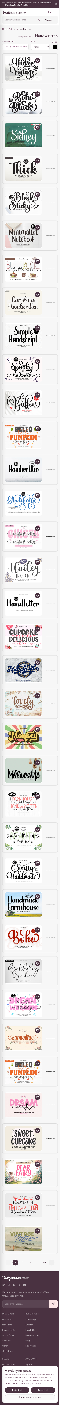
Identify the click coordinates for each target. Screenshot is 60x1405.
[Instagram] (3, 1285)
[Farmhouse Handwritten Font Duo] (23, 1205)
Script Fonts (8, 1335)
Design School (32, 1335)
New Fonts (7, 1325)
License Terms (8, 1364)
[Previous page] (7, 1262)
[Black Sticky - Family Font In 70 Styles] (23, 202)
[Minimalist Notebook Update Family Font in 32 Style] (23, 235)
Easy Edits (30, 1330)
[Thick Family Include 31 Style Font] (23, 168)
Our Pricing (30, 1319)
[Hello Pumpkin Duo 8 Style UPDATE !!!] (23, 1071)
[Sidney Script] (23, 135)
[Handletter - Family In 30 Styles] (23, 603)
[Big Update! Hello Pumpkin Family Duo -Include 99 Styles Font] (23, 436)
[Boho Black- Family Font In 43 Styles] (23, 102)
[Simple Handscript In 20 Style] (23, 336)
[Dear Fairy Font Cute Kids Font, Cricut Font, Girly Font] (23, 1172)
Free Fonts (7, 1319)
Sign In (28, 1364)
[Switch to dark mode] (47, 12)
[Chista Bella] (23, 536)
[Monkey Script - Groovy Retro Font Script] (23, 737)
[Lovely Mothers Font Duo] (23, 703)
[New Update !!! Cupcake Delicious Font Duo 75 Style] (23, 637)
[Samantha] (23, 1038)
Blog (27, 1340)
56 (43, 1262)
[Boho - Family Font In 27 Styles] (23, 938)
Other (5, 1346)
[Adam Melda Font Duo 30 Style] (23, 837)
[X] (19, 1285)
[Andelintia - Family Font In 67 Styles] (23, 503)
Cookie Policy (33, 1383)
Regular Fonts (8, 1330)
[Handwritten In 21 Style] (23, 469)
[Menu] (53, 12)
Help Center (30, 1346)
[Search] (37, 20)
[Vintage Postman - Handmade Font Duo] (23, 1239)
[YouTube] (24, 1285)
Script (13, 29)
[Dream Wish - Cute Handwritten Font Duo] (23, 1105)
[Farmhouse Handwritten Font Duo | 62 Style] (23, 804)
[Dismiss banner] (53, 4)
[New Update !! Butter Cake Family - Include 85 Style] (23, 269)
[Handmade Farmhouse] (23, 904)
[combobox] (19, 19)
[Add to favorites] (37, 60)
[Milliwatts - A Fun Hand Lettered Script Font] (23, 770)
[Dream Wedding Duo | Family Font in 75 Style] (23, 1004)
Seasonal (6, 1340)
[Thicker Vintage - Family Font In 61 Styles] (23, 68)
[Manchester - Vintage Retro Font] (23, 670)
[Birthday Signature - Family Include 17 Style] (23, 971)
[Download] (30, 60)
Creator (29, 1325)
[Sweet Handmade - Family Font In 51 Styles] (23, 871)
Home (5, 29)
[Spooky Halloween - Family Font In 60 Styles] (23, 369)
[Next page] (50, 1262)
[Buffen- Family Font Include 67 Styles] (23, 403)
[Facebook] (9, 1285)
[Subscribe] (51, 1304)
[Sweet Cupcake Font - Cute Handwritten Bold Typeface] (23, 1138)
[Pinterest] (14, 1285)
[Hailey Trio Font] (23, 570)
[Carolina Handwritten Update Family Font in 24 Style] (23, 302)
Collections (7, 1351)
